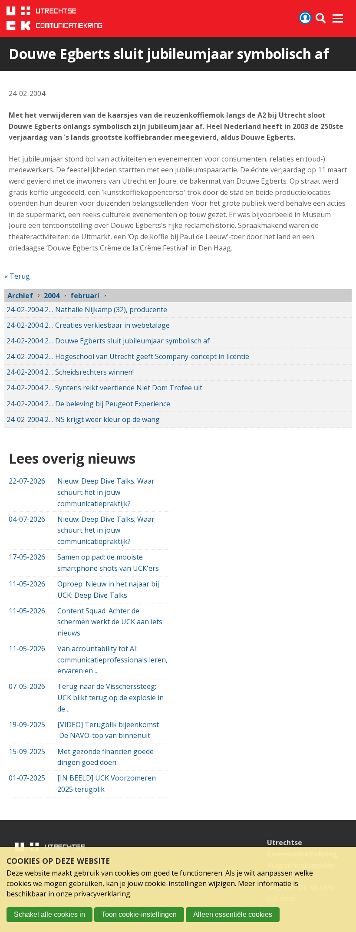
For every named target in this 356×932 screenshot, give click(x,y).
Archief (20, 295)
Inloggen (305, 17)
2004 (51, 295)
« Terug (17, 276)
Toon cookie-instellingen (139, 914)
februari (84, 295)
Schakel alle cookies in (49, 914)
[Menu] (337, 18)
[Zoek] (321, 18)
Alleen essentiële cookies (232, 914)
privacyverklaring (102, 894)
